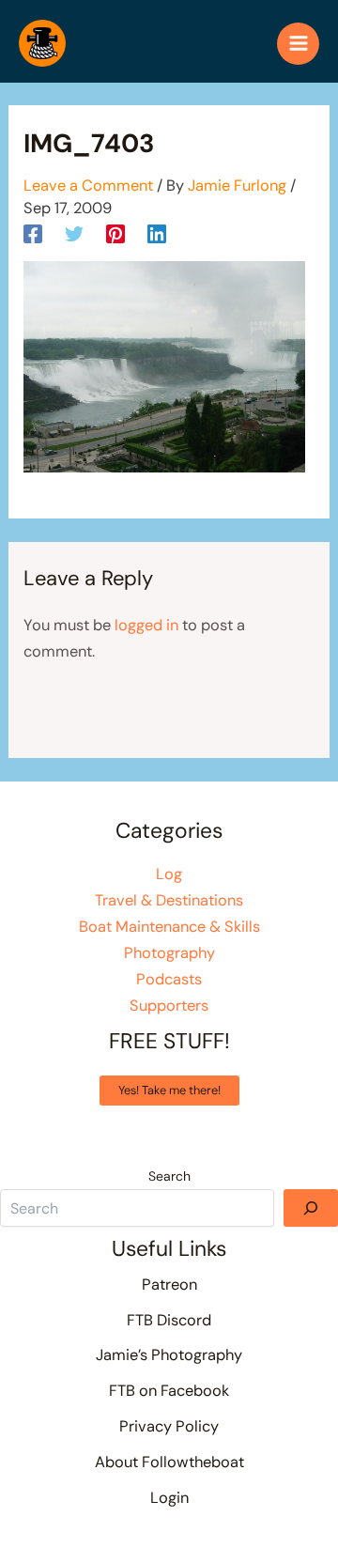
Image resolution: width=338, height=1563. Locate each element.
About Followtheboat (169, 1462)
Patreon (169, 1284)
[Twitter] (74, 233)
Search (169, 1176)
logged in (146, 625)
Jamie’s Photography (169, 1355)
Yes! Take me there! (169, 1090)
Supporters (169, 1005)
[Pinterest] (115, 233)
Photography (169, 953)
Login (169, 1498)
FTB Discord (169, 1320)
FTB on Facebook (169, 1391)
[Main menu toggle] (298, 44)
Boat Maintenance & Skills (169, 926)
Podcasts (169, 979)
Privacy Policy (169, 1426)
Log (169, 874)
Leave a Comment (88, 185)
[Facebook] (32, 233)
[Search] (311, 1208)
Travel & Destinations (169, 900)
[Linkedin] (156, 233)
